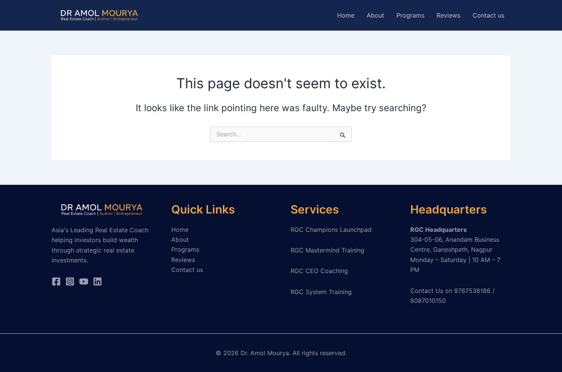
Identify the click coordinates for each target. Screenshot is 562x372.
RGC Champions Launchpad (331, 229)
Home (345, 15)
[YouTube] (83, 281)
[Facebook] (56, 281)
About (375, 15)
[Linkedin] (97, 281)
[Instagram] (70, 281)
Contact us (488, 15)
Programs (410, 15)
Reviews (448, 15)
